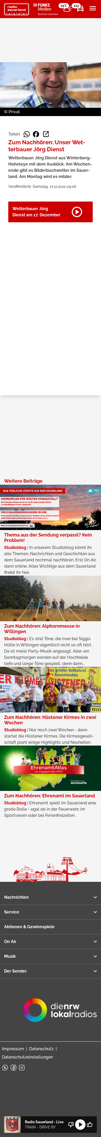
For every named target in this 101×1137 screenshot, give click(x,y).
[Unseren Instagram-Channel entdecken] (22, 1067)
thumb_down (71, 1124)
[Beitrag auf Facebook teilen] (36, 134)
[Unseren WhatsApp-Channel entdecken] (5, 1067)
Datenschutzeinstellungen (27, 1057)
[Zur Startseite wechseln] (16, 9)
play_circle (80, 1124)
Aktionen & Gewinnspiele (29, 926)
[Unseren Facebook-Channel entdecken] (13, 1067)
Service (11, 912)
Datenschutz (41, 1048)
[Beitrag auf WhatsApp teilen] (27, 134)
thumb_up (89, 1124)
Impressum (13, 1048)
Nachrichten (16, 897)
